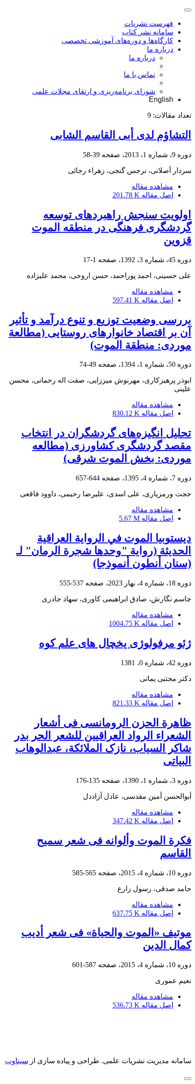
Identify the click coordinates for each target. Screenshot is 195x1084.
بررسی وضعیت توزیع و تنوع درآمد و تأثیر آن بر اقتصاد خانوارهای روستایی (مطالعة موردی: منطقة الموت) (100, 332)
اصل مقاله (142, 195)
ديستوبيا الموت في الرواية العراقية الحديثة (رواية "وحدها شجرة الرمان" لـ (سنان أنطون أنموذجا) (103, 550)
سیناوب (16, 1061)
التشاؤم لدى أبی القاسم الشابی (120, 135)
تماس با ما (139, 74)
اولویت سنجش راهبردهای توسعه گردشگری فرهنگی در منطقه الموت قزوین (111, 227)
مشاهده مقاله (152, 186)
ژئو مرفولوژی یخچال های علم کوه (115, 643)
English (161, 99)
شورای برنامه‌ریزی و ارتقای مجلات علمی (93, 91)
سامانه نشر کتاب (147, 32)
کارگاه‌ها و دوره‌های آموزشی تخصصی (117, 40)
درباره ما (160, 49)
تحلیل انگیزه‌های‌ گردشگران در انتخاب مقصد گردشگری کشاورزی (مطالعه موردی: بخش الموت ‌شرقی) (106, 445)
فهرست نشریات (148, 23)
